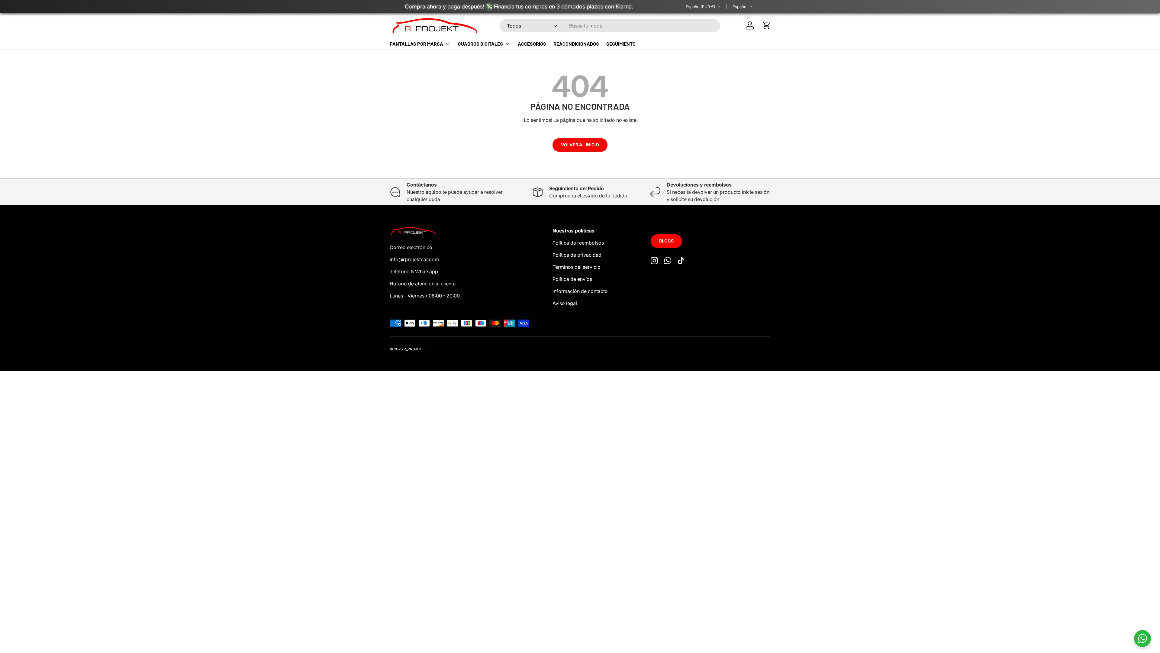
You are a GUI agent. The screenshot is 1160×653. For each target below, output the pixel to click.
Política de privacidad (577, 255)
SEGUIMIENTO (621, 44)
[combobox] (610, 25)
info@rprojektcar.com (414, 259)
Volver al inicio (580, 144)
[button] (766, 25)
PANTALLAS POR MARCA (416, 44)
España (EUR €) (700, 6)
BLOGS (666, 240)
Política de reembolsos (578, 243)
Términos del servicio (577, 267)
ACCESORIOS (532, 44)
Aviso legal (565, 303)
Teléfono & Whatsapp (414, 271)
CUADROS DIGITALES (480, 44)
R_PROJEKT (414, 349)
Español (740, 6)
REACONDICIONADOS (576, 44)
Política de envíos (572, 279)
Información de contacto (580, 291)
